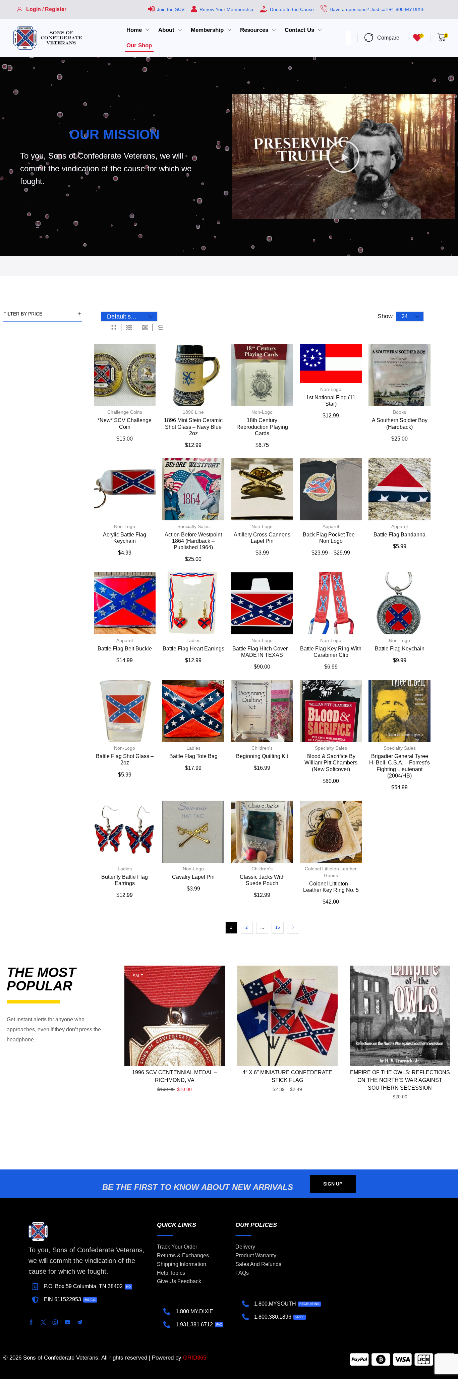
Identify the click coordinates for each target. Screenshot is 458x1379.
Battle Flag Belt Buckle (125, 648)
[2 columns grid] (113, 328)
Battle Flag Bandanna (399, 534)
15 (277, 927)
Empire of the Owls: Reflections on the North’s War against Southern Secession (400, 1080)
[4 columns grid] (145, 328)
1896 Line (193, 412)
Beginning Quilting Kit (262, 756)
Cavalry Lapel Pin (193, 877)
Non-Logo (262, 412)
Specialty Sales (193, 526)
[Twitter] (43, 1322)
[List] (161, 328)
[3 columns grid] (129, 328)
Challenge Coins (124, 412)
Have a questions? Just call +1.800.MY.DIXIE (377, 9)
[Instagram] (55, 1322)
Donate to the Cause (292, 9)
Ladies (193, 640)
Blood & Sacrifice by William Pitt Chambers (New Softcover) (330, 762)
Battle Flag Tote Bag (193, 756)
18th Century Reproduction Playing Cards (262, 426)
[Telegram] (79, 1322)
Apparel (331, 526)
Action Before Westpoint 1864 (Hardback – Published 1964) (193, 541)
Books (399, 412)
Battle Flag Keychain (399, 648)
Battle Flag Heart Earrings (193, 648)
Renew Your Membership (226, 9)
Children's (262, 748)
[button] (41, 9)
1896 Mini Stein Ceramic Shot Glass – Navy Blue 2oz (193, 426)
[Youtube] (67, 1322)
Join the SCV (170, 9)
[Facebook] (31, 1322)
